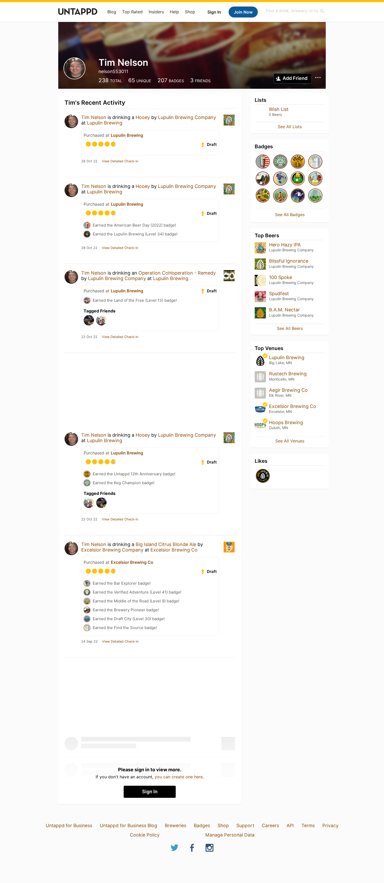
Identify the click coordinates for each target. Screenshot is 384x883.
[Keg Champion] (280, 161)
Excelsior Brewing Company (112, 550)
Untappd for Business (69, 825)
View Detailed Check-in (120, 161)
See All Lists (290, 126)
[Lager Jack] (280, 195)
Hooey (143, 117)
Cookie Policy (145, 835)
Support (245, 825)
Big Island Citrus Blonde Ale (166, 544)
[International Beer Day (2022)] (298, 195)
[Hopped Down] (315, 195)
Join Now (243, 12)
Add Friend (295, 78)
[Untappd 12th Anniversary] (298, 161)
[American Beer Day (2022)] (263, 161)
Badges (202, 825)
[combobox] (295, 10)
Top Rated (132, 11)
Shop (190, 11)
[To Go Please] (298, 178)
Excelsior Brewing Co (173, 550)
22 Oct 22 (89, 337)
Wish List (279, 109)
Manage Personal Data (229, 835)
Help (174, 11)
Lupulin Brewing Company (187, 117)
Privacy (330, 825)
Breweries (175, 825)
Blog (111, 11)
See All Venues (289, 440)
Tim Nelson (93, 117)
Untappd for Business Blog (128, 825)
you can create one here (179, 776)
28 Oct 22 (89, 161)
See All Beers (290, 328)
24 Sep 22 (89, 641)
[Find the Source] (315, 161)
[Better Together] (315, 178)
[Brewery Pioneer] (263, 178)
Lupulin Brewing (104, 123)
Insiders (156, 11)
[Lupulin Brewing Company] (263, 476)
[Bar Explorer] (280, 178)
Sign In (214, 12)
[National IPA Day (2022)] (263, 195)
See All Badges (290, 214)
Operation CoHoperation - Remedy (177, 273)
